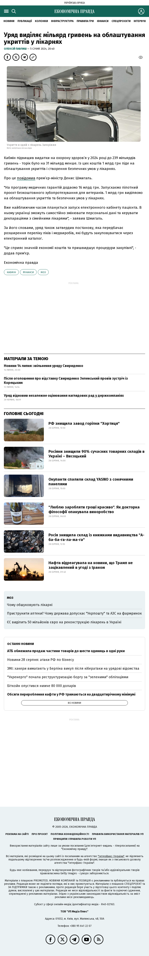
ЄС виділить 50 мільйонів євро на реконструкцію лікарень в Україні (64, 622)
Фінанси (102, 21)
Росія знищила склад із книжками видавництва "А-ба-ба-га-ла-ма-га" (96, 537)
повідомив (26, 178)
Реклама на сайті (17, 834)
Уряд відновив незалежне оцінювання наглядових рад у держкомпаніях (64, 395)
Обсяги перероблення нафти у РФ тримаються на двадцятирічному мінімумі (71, 694)
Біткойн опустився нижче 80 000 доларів (41, 686)
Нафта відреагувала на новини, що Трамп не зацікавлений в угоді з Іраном (91, 565)
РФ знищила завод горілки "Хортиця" (84, 423)
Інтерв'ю (140, 21)
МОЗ (43, 272)
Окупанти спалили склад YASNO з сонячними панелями (91, 481)
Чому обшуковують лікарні (29, 605)
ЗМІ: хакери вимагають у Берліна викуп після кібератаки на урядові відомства (73, 668)
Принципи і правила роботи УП (74, 838)
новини (8, 21)
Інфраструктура (62, 21)
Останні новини (20, 644)
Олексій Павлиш (15, 48)
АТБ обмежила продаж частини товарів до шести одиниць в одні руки (66, 651)
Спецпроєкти (121, 21)
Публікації (24, 21)
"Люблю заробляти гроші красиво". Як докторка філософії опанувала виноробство (94, 509)
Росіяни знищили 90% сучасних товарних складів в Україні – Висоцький (97, 453)
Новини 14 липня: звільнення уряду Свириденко (43, 366)
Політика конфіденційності (70, 834)
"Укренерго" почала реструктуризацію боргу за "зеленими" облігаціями (67, 677)
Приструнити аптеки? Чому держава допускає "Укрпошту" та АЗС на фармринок (74, 613)
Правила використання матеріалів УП (118, 834)
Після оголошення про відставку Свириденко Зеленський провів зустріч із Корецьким (66, 380)
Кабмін (11, 272)
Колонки (41, 21)
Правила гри (85, 21)
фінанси (28, 272)
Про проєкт (40, 834)
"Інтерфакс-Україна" (111, 856)
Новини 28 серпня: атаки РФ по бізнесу (40, 660)
